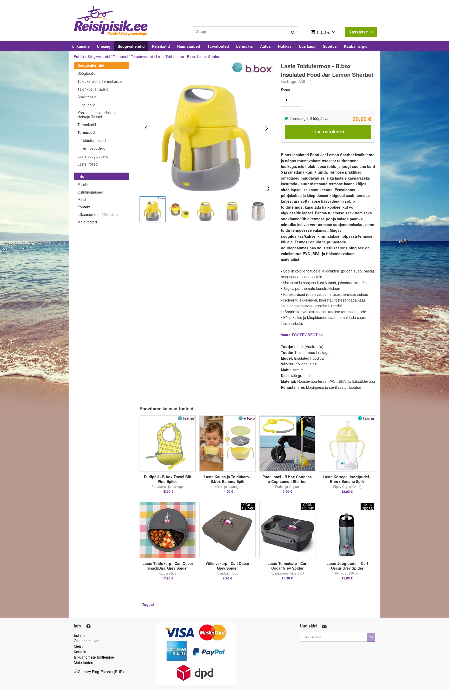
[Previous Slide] (145, 128)
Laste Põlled (87, 164)
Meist (81, 199)
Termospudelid (93, 148)
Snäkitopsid (86, 96)
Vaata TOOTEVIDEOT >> (302, 334)
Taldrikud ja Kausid (93, 89)
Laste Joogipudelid (92, 156)
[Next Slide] (266, 128)
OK (371, 637)
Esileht (79, 56)
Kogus (285, 89)
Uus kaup (307, 46)
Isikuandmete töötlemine (97, 214)
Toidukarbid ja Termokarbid (99, 81)
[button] (153, 209)
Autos (265, 46)
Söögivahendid (131, 46)
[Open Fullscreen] (266, 188)
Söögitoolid (86, 73)
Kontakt (83, 206)
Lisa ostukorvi (328, 131)
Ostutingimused (90, 192)
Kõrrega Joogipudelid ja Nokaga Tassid (96, 114)
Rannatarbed (188, 46)
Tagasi (148, 604)
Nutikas (285, 46)
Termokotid (86, 124)
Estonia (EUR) (112, 671)
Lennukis (244, 46)
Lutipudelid (86, 104)
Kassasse (358, 32)
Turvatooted (218, 46)
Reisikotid (161, 46)
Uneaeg (103, 46)
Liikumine (81, 46)
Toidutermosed (142, 56)
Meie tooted (87, 221)
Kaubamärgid (356, 46)
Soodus (330, 46)
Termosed (120, 56)
